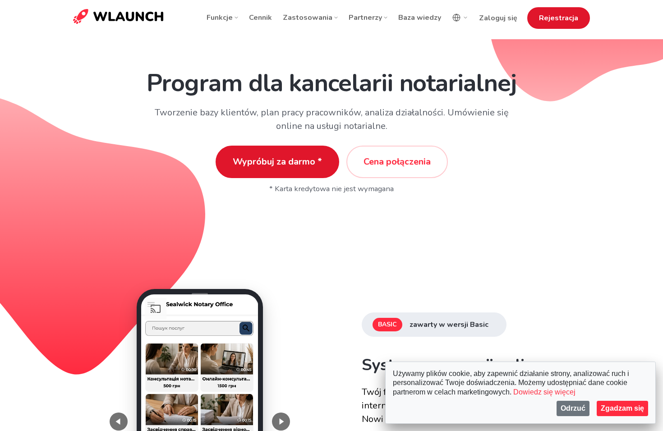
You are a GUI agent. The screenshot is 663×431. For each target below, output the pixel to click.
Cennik (260, 18)
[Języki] (460, 17)
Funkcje (220, 18)
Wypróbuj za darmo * (277, 162)
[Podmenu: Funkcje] (236, 17)
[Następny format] (281, 422)
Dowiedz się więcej (544, 392)
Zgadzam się (622, 408)
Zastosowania (307, 18)
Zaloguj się (498, 18)
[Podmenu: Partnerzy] (385, 17)
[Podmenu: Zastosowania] (336, 17)
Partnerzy (365, 18)
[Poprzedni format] (119, 422)
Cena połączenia (397, 162)
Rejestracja (558, 18)
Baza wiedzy (419, 18)
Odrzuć (573, 408)
